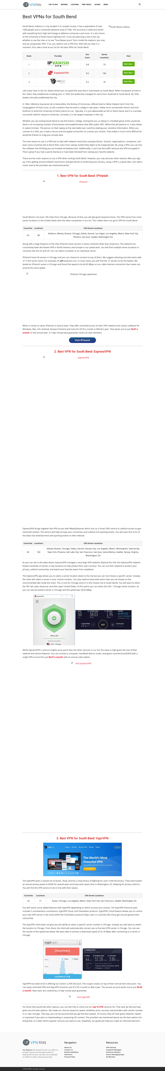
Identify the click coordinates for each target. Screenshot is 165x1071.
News (105, 4)
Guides (97, 4)
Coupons (75, 4)
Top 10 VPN (53, 4)
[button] (139, 5)
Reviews (64, 4)
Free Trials (86, 4)
